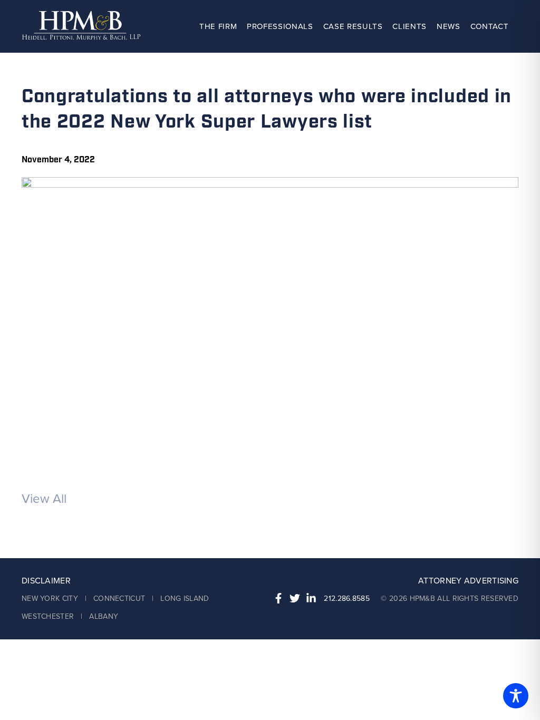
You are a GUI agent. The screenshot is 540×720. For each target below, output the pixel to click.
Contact (489, 26)
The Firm (218, 26)
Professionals (280, 26)
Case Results (353, 26)
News (448, 26)
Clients (409, 26)
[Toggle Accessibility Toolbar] (515, 695)
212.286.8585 (347, 598)
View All (44, 499)
